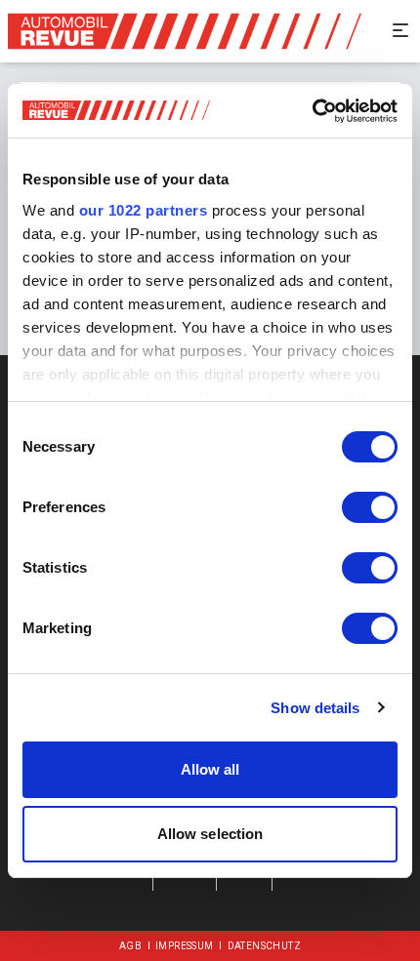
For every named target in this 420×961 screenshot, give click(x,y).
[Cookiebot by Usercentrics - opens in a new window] (312, 111)
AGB (130, 946)
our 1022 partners (143, 210)
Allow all (210, 769)
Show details (315, 708)
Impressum (184, 946)
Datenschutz (264, 946)
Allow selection (210, 833)
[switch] (370, 507)
